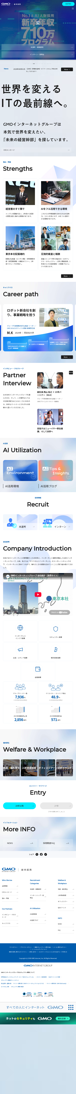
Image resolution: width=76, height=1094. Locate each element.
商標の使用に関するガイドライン (18, 952)
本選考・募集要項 (35, 889)
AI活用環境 (33, 914)
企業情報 (5, 886)
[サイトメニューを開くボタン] (73, 8)
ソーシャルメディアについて (39, 949)
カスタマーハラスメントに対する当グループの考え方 (53, 952)
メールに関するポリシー (59, 947)
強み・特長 (5, 898)
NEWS (60, 924)
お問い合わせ (32, 952)
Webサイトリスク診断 (54, 977)
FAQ (59, 930)
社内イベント (62, 908)
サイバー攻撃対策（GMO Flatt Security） (57, 983)
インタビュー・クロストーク (9, 916)
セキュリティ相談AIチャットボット (10, 980)
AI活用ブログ (34, 920)
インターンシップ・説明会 (37, 896)
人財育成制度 (62, 895)
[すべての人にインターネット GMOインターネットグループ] (33, 1007)
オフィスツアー (62, 901)
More (66, 69)
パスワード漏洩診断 (41, 977)
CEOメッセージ (7, 892)
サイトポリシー (14, 947)
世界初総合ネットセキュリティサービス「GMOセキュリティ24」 (17, 977)
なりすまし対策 (5, 986)
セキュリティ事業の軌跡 (17, 986)
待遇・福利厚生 (63, 889)
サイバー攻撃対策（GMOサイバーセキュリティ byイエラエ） (29, 983)
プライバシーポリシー (26, 947)
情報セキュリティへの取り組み (43, 947)
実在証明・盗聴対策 (6, 983)
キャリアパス (6, 923)
